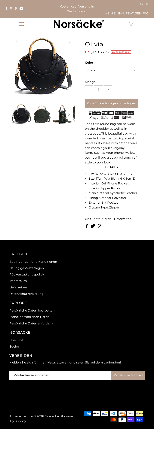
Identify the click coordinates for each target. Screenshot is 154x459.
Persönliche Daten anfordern (31, 323)
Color (89, 62)
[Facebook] (6, 9)
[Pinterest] (16, 9)
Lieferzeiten (123, 218)
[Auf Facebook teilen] (87, 227)
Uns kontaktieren (98, 218)
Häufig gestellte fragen (26, 268)
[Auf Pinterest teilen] (99, 227)
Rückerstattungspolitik (27, 274)
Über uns (16, 340)
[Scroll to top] (146, 451)
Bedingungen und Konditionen (33, 261)
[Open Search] (141, 4)
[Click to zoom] (68, 41)
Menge (90, 82)
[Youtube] (21, 9)
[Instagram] (11, 9)
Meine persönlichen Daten (29, 317)
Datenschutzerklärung (26, 294)
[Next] (26, 41)
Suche (14, 346)
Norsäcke (52, 416)
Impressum (18, 281)
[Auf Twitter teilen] (93, 227)
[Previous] (17, 41)
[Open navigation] (22, 24)
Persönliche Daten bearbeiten (32, 310)
